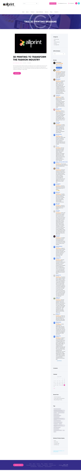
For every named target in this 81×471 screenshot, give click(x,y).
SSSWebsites (58, 297)
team (55, 431)
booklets (55, 412)
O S (56, 145)
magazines (56, 423)
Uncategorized (56, 44)
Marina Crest (58, 192)
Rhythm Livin (58, 313)
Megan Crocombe (59, 108)
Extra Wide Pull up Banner (31, 465)
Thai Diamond (58, 183)
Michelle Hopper (58, 322)
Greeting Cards (45, 465)
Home (37, 23)
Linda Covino (58, 95)
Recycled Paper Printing (58, 399)
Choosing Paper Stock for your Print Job (58, 419)
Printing (55, 43)
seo (63, 430)
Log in (55, 440)
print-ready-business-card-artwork (58, 425)
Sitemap (45, 463)
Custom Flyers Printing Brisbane (59, 398)
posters (60, 423)
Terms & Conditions (48, 466)
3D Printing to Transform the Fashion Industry (29, 58)
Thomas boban (58, 257)
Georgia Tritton (58, 335)
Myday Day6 (58, 235)
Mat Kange (57, 167)
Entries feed (56, 441)
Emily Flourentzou (59, 134)
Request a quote (53, 3)
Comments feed (56, 443)
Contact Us (51, 463)
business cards (56, 414)
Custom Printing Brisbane (58, 422)
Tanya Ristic (58, 210)
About (34, 463)
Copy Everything (56, 41)
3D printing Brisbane (57, 408)
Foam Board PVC (34, 466)
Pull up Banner (56, 428)
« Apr (54, 388)
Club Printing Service (57, 396)
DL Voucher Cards (52, 465)
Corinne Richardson (59, 246)
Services (38, 463)
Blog (54, 40)
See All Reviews (59, 360)
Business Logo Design (57, 415)
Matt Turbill (58, 203)
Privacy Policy (40, 466)
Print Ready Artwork (57, 427)
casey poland (58, 69)
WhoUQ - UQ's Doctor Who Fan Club (62, 161)
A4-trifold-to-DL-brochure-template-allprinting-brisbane (58, 411)
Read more (17, 73)
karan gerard (58, 122)
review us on (58, 67)
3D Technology (56, 39)
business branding (61, 412)
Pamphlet (39, 465)
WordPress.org (56, 444)
